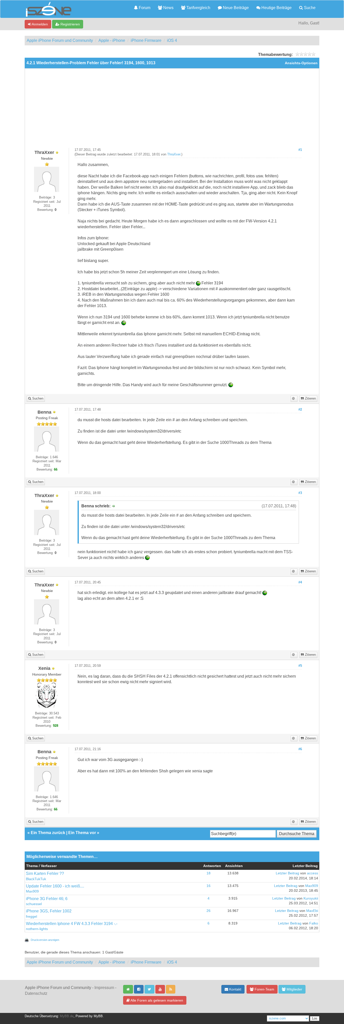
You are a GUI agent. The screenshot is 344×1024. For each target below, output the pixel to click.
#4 (300, 582)
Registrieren (69, 24)
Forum (144, 8)
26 (209, 911)
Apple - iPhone (111, 40)
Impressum (104, 987)
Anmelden (39, 24)
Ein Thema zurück (48, 833)
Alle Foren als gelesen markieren (156, 1000)
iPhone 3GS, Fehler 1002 (49, 911)
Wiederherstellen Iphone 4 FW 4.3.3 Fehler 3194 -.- (71, 923)
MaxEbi (312, 911)
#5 (300, 666)
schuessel (34, 904)
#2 (300, 409)
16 (209, 886)
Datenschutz (36, 993)
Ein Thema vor (82, 833)
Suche (309, 8)
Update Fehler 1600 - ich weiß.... (55, 886)
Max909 (32, 891)
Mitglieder (294, 989)
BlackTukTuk (36, 879)
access (312, 873)
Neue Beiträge (235, 8)
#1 (300, 150)
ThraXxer (173, 154)
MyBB (98, 1016)
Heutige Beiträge (276, 8)
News (168, 8)
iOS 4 (172, 40)
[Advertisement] (172, 110)
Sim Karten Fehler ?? (45, 873)
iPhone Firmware (146, 40)
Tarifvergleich (197, 8)
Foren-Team (264, 989)
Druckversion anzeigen (45, 939)
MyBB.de (67, 1016)
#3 (300, 493)
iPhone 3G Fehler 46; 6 (46, 899)
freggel (31, 916)
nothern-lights (37, 929)
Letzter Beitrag (287, 873)
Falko (313, 923)
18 (209, 873)
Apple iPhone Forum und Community (60, 40)
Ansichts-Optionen (301, 63)
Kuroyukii (310, 898)
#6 (300, 749)
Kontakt (234, 989)
